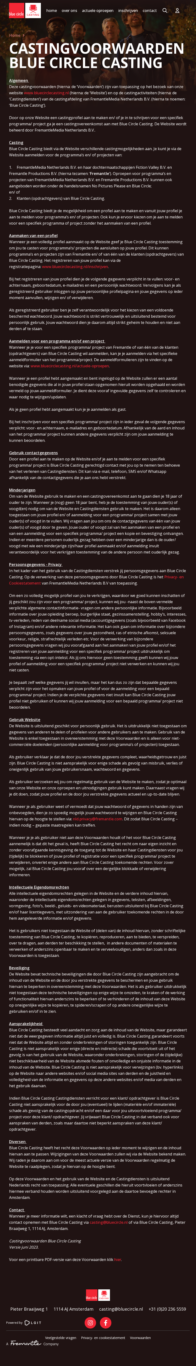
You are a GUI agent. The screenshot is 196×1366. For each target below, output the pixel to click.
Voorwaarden (140, 1337)
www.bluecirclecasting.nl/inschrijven (75, 266)
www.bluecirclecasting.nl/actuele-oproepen (70, 366)
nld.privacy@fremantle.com (97, 819)
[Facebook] (105, 1323)
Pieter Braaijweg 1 (29, 1309)
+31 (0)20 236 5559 (167, 1309)
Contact (150, 10)
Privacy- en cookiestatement (103, 1337)
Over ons (69, 10)
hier (117, 1259)
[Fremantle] (32, 1343)
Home (51, 10)
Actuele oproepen (98, 10)
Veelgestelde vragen (60, 1337)
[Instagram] (90, 1323)
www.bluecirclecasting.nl (46, 92)
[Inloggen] (178, 10)
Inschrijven (128, 10)
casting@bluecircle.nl (109, 1222)
